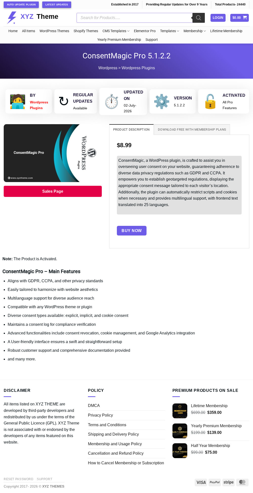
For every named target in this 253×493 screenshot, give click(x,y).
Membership (193, 31)
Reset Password (19, 479)
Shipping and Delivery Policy (113, 434)
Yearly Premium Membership (119, 40)
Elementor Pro (145, 31)
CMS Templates (114, 31)
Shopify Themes (86, 31)
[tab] (131, 129)
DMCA (94, 405)
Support (152, 40)
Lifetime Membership (226, 31)
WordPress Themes (54, 31)
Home (13, 31)
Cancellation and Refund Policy (116, 453)
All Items (28, 31)
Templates (168, 31)
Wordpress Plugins (138, 68)
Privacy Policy (100, 415)
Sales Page (52, 191)
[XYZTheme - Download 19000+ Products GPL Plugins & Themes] (36, 17)
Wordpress (107, 68)
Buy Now (132, 231)
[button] (239, 18)
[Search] (198, 18)
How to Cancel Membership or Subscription (126, 463)
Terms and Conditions (107, 425)
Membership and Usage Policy (115, 444)
